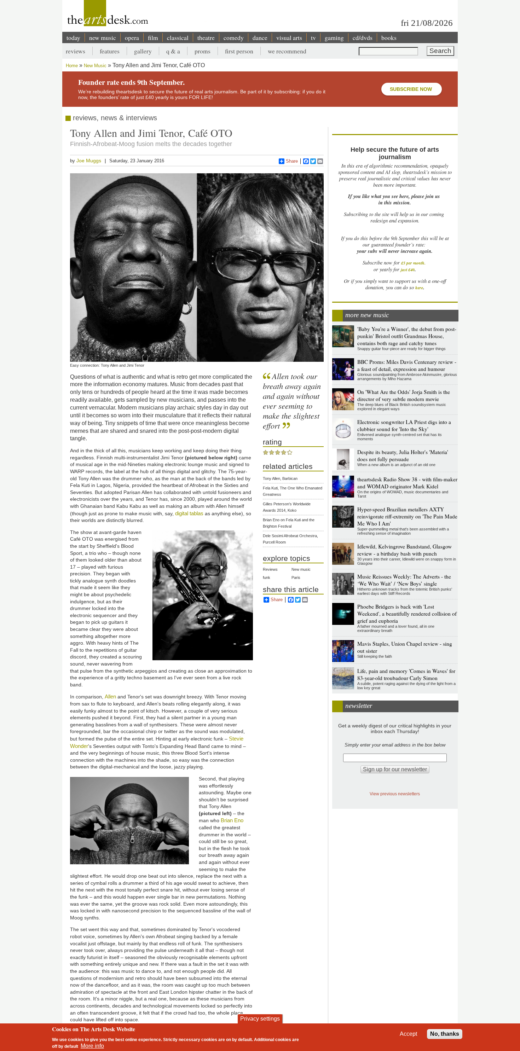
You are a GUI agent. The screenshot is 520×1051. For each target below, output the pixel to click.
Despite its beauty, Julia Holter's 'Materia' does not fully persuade (402, 455)
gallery (143, 51)
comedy (234, 37)
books (389, 37)
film (153, 37)
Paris (295, 577)
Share (292, 161)
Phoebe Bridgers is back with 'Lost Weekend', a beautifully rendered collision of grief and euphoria (407, 613)
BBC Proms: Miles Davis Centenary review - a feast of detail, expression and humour (406, 365)
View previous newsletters (395, 793)
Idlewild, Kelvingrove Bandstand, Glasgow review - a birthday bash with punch (404, 550)
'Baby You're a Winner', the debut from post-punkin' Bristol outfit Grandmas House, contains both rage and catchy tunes (406, 336)
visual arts (289, 37)
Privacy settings (260, 1019)
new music (102, 37)
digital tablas (189, 513)
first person (239, 51)
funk (266, 577)
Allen (110, 696)
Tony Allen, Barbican (280, 478)
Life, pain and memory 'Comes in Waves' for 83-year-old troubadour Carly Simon (406, 674)
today (73, 37)
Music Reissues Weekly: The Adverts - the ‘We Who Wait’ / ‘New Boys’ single (404, 580)
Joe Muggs (88, 160)
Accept (408, 1034)
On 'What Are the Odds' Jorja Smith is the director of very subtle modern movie (403, 395)
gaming (334, 37)
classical (178, 37)
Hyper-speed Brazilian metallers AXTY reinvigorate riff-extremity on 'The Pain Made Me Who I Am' (407, 516)
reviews (75, 51)
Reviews (270, 569)
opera (132, 37)
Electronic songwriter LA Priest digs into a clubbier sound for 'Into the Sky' (404, 425)
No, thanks (444, 1034)
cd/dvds (362, 37)
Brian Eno (232, 820)
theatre (206, 37)
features (110, 51)
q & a (173, 51)
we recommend (287, 51)
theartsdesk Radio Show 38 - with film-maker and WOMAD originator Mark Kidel (407, 483)
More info (92, 1046)
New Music (95, 65)
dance (260, 37)
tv (313, 37)
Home (72, 65)
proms (202, 51)
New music (301, 569)
